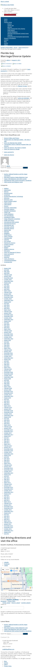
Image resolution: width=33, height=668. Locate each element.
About (5, 20)
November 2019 (8, 393)
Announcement (8, 193)
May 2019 (6, 402)
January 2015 (7, 486)
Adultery (6, 188)
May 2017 (6, 441)
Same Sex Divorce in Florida (11, 149)
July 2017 (6, 438)
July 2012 (6, 533)
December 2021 (8, 353)
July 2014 (6, 495)
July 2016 (6, 457)
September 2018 (8, 415)
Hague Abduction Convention (12, 219)
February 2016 (8, 465)
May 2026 (6, 271)
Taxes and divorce (9, 259)
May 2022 (6, 345)
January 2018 (7, 428)
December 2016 (8, 449)
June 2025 (6, 286)
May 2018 (6, 422)
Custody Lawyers (26, 603)
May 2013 (6, 517)
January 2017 (7, 447)
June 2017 (6, 439)
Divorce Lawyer (16, 603)
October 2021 (8, 356)
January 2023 (7, 332)
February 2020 (8, 388)
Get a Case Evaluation (10, 15)
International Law (9, 225)
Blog (5, 41)
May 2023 (6, 326)
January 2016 (7, 466)
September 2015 (8, 473)
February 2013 (8, 522)
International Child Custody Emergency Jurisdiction (17, 180)
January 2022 (7, 351)
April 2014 (6, 500)
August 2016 (7, 455)
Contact (6, 40)
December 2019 (8, 391)
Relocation (7, 251)
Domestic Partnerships (10, 207)
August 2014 (7, 494)
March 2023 (7, 329)
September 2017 (8, 434)
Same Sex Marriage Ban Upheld (12, 143)
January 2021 (7, 370)
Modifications (8, 235)
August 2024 (7, 302)
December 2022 (8, 334)
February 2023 (8, 330)
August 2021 (7, 359)
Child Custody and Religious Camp (13, 182)
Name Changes (8, 236)
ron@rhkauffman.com (8, 649)
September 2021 (8, 358)
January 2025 (7, 294)
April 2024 (6, 308)
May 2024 (6, 306)
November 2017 (8, 431)
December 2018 (8, 410)
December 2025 (8, 278)
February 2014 (8, 503)
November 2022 (8, 335)
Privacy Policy (11, 601)
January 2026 (7, 276)
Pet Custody (7, 241)
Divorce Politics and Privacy (11, 138)
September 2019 (8, 396)
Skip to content (5, 1)
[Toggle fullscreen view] (30, 569)
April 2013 (6, 519)
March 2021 (7, 367)
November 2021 (8, 354)
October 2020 (8, 375)
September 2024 (8, 300)
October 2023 (8, 318)
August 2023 (7, 321)
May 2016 (6, 460)
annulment (7, 195)
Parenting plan (8, 238)
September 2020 (8, 377)
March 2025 (7, 290)
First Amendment (9, 215)
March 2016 (7, 463)
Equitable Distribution (10, 211)
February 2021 (8, 369)
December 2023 (8, 314)
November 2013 (8, 508)
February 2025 (8, 292)
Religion (6, 247)
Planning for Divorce (9, 243)
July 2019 (6, 399)
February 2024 (8, 311)
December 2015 (8, 468)
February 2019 (8, 407)
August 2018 (7, 417)
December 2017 (8, 430)
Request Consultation (10, 38)
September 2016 (8, 454)
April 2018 (6, 423)
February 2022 (8, 350)
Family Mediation (8, 214)
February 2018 (8, 426)
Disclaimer (3, 601)
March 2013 (7, 521)
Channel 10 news (22, 86)
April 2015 (6, 481)
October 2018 (8, 414)
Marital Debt (7, 230)
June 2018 (6, 420)
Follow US (3, 604)
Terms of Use (21, 590)
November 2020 (8, 374)
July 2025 (6, 284)
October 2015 (8, 471)
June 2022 (6, 343)
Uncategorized (8, 262)
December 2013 (8, 506)
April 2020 (6, 385)
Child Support (11, 30)
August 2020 (7, 378)
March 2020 (7, 386)
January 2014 (7, 505)
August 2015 (7, 474)
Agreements (7, 190)
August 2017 (7, 436)
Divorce (9, 24)
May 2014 (6, 498)
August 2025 (7, 282)
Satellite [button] (7, 569)
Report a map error (28, 590)
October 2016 (8, 452)
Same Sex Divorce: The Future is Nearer (15, 147)
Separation (7, 255)
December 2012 (8, 525)
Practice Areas (8, 22)
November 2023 (8, 316)
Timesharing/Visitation (10, 260)
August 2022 (7, 340)
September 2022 (8, 338)
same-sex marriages (23, 98)
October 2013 (8, 509)
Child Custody (8, 203)
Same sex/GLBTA (9, 152)
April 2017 (6, 442)
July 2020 (6, 380)
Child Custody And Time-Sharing (16, 28)
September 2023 (8, 319)
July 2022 (6, 342)
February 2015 (8, 484)
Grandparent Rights (9, 217)
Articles (6, 43)
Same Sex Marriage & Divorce (12, 252)
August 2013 (7, 513)
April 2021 (6, 366)
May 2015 (6, 479)
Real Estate (7, 246)
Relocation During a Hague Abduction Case (16, 177)
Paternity (9, 35)
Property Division (8, 244)
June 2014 (6, 497)
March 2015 (7, 482)
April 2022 (6, 346)
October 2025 (8, 279)
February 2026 (8, 274)
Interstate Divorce (9, 228)
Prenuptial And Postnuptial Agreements (18, 36)
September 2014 (8, 492)
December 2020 (8, 372)
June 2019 (6, 401)
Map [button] (3, 569)
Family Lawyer (6, 603)
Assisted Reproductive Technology (13, 196)
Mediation (7, 233)
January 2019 (7, 409)
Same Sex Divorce (9, 155)
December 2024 (8, 295)
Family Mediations (12, 32)
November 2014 (8, 489)
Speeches (6, 257)
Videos (6, 44)
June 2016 (6, 458)
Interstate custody (9, 227)
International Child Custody (11, 222)
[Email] (1, 618)
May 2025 (6, 287)
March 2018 (7, 425)
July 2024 (6, 303)
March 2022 (7, 348)
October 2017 (8, 433)
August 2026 (7, 268)
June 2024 (6, 305)
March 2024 (7, 310)
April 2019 (6, 404)
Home (5, 19)
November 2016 (8, 450)
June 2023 (6, 324)
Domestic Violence (9, 209)
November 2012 (8, 527)
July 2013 (6, 514)
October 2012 (8, 529)
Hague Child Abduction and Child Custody (15, 179)
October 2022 (8, 337)
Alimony (9, 27)
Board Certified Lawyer (10, 201)
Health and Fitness (9, 220)
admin (8, 60)
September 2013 (8, 511)
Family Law (10, 25)
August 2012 (7, 532)
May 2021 (6, 364)
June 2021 (6, 362)
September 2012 (8, 530)
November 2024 (8, 297)
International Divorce (10, 223)
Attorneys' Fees (8, 199)
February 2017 (8, 446)
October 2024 (8, 298)
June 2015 (6, 478)
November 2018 (8, 412)
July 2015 (6, 476)
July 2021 (6, 361)
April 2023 (6, 327)
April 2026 (6, 273)
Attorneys (6, 198)
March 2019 (7, 406)
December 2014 (8, 487)
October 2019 (8, 394)
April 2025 (6, 289)
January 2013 (7, 524)
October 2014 (8, 490)
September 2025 (8, 281)
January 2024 (7, 313)
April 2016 (6, 462)
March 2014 (7, 501)
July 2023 (6, 322)
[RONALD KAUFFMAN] (7, 5)
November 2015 (8, 470)
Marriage (6, 231)
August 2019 (7, 398)
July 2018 (6, 418)
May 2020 (6, 383)
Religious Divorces (9, 249)
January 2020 (7, 390)
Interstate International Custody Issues (18, 33)
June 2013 (6, 516)
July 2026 (6, 270)
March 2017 (7, 444)
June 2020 (6, 382)
